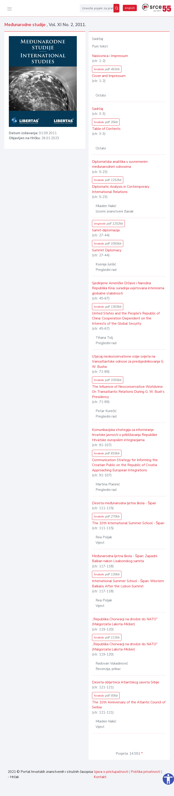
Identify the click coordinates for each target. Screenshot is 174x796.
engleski (108, 223)
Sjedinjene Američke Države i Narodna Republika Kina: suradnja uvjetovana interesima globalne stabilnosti (128, 288)
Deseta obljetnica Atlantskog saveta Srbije (125, 682)
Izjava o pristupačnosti (111, 771)
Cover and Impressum (109, 76)
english (130, 8)
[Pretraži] (116, 8)
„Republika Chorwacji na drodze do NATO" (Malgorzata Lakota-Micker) (124, 622)
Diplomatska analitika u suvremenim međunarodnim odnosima (120, 164)
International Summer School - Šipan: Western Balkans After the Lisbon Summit (128, 583)
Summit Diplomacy (106, 250)
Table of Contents (106, 128)
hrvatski (106, 69)
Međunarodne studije (25, 25)
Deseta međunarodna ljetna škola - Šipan (124, 503)
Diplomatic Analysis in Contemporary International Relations (120, 189)
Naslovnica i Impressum (110, 56)
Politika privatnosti (145, 771)
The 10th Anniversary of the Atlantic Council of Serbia (128, 705)
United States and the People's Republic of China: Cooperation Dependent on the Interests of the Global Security (126, 318)
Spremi (159, 790)
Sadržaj (97, 108)
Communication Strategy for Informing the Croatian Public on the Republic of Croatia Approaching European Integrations (125, 465)
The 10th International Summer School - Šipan (128, 523)
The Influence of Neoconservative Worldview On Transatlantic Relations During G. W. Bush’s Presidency (128, 391)
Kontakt (100, 777)
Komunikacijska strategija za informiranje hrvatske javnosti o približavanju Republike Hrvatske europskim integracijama (124, 435)
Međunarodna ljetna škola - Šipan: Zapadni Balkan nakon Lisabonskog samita (124, 559)
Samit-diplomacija (106, 230)
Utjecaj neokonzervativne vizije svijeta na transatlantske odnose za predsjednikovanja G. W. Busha (128, 361)
